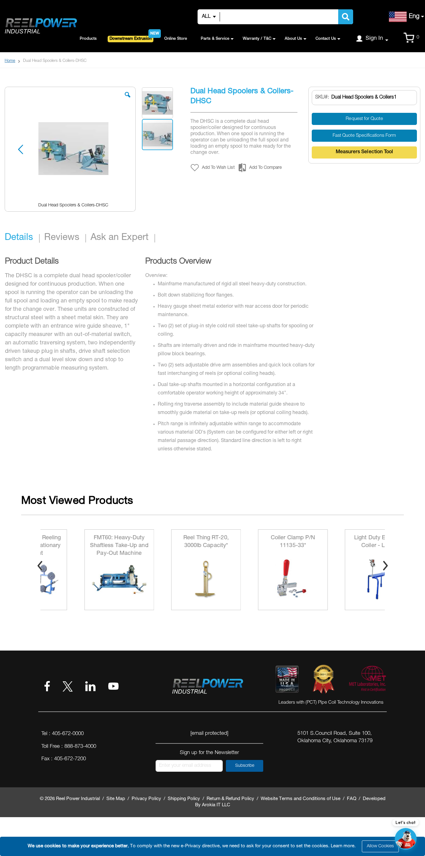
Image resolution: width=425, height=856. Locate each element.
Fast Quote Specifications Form (364, 135)
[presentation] (39, 566)
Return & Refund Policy (230, 799)
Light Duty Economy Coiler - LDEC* (343, 542)
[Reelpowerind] (40, 26)
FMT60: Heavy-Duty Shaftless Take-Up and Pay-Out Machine (82, 545)
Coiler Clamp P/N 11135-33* (256, 542)
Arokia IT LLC (216, 805)
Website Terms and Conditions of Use (300, 799)
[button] (127, 99)
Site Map (115, 799)
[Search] (345, 16)
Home (10, 61)
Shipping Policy (184, 799)
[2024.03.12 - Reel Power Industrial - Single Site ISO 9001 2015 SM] (323, 681)
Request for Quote (364, 119)
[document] (213, 846)
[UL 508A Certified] (367, 681)
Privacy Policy (146, 799)
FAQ (351, 799)
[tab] (22, 238)
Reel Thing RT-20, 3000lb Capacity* (169, 542)
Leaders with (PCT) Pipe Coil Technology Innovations (330, 702)
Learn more (342, 846)
